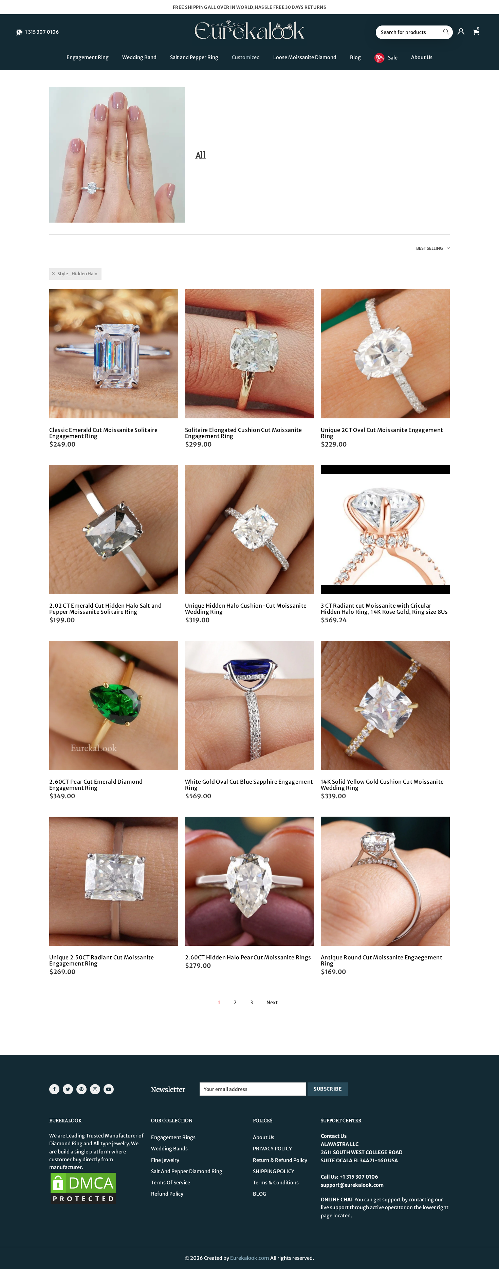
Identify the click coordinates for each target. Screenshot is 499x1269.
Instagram (95, 1089)
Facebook (54, 1089)
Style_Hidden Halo (77, 274)
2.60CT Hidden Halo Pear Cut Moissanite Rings (248, 957)
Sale (393, 57)
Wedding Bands (169, 1149)
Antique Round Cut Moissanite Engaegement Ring (381, 960)
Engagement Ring (88, 57)
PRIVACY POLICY (272, 1149)
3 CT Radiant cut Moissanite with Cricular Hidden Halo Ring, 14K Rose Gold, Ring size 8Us (384, 609)
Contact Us (334, 1136)
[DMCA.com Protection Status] (83, 1188)
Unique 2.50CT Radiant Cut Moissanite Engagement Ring (101, 960)
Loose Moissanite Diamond (304, 57)
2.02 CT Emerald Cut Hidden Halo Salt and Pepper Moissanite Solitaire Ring (105, 609)
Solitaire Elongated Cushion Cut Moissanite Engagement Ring (243, 433)
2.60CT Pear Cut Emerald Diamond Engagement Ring (96, 785)
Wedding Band (139, 57)
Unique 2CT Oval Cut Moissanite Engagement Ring (382, 433)
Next (272, 1003)
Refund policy (167, 1194)
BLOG (259, 1194)
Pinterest (81, 1089)
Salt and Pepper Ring (194, 57)
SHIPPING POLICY (273, 1171)
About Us (421, 57)
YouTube (109, 1089)
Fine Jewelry (165, 1160)
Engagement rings (173, 1137)
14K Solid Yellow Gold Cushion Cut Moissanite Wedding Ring (382, 785)
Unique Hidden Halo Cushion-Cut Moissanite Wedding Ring (246, 609)
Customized (246, 57)
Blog (355, 57)
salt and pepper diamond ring (186, 1171)
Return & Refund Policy (280, 1160)
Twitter (68, 1089)
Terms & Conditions (276, 1183)
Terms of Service (170, 1183)
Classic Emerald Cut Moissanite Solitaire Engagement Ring (103, 433)
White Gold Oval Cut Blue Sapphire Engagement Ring (249, 785)
